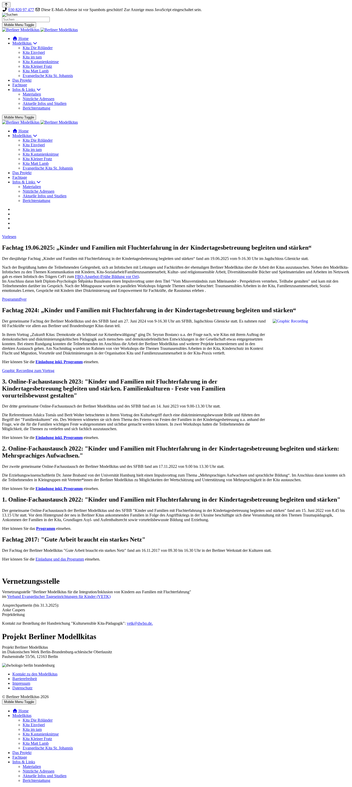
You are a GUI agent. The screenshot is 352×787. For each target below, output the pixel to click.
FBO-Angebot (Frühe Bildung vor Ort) (107, 276)
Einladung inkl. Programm (59, 362)
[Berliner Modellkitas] (40, 30)
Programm (45, 528)
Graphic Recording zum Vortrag (28, 370)
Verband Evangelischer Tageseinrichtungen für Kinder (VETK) (59, 596)
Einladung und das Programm (60, 559)
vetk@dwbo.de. (140, 623)
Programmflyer (14, 299)
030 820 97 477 (21, 9)
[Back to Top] (6, 4)
